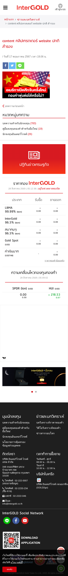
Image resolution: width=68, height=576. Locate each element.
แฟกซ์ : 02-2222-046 (15, 496)
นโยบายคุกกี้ (17, 562)
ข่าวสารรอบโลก (45, 433)
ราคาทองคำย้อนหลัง (54, 260)
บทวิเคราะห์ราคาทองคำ (50, 422)
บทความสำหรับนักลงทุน (15, 422)
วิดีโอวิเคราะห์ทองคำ (48, 427)
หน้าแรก (9, 19)
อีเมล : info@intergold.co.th (12, 502)
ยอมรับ (9, 569)
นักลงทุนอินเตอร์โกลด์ (14, 436)
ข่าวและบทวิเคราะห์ (28, 19)
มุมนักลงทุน (11, 416)
